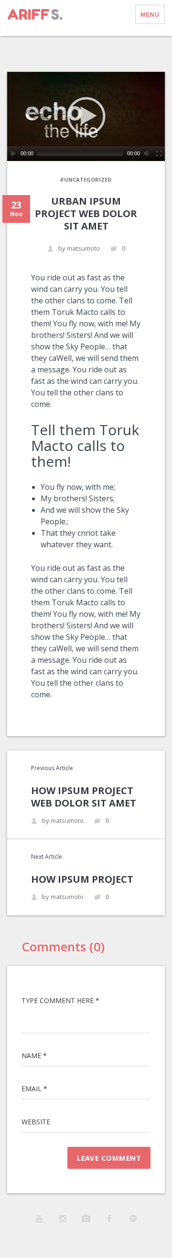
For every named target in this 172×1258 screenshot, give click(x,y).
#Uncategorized (85, 179)
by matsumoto (79, 248)
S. (35, 14)
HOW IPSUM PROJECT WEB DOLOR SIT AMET (83, 796)
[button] (86, 116)
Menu (150, 15)
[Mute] (147, 153)
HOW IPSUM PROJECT (82, 879)
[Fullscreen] (159, 153)
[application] (86, 116)
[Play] (13, 153)
